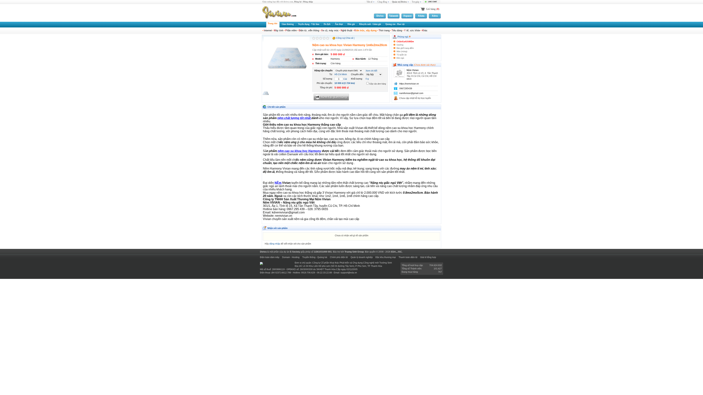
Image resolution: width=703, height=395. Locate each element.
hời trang (384, 30)
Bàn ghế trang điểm (405, 48)
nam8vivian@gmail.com (411, 93)
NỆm (278, 182)
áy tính (278, 30)
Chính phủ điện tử (339, 257)
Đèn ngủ (400, 58)
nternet (268, 30)
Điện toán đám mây (269, 257)
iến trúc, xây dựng (365, 30)
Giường (400, 45)
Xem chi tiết (371, 70)
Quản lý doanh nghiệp (362, 257)
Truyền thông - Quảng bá (314, 257)
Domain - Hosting (291, 257)
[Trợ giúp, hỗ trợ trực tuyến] (432, 2)
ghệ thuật (346, 30)
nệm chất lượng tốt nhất (294, 118)
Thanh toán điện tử (408, 257)
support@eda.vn (349, 272)
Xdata (421, 15)
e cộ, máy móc (330, 30)
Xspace (407, 15)
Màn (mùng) (402, 51)
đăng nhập (274, 243)
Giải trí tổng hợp (428, 257)
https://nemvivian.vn (409, 83)
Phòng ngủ (403, 36)
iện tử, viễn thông (309, 30)
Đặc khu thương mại (385, 257)
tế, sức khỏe (412, 30)
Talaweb (393, 15)
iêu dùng (397, 30)
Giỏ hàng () (432, 9)
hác (424, 30)
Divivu (380, 15)
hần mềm (291, 30)
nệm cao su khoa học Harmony (299, 151)
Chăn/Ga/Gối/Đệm (405, 41)
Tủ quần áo (402, 55)
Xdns (435, 15)
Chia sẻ (349, 38)
